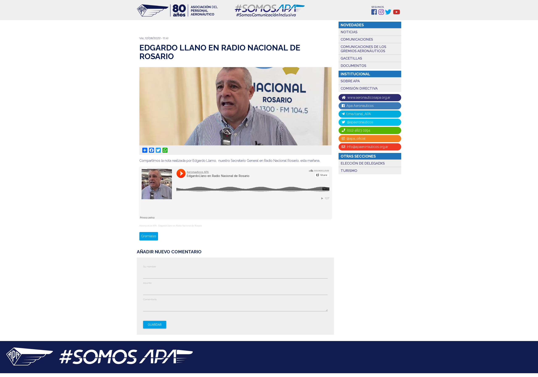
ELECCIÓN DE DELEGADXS (363, 163)
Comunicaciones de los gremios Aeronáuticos (363, 49)
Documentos (353, 66)
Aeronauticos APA (148, 225)
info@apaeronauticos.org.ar (367, 147)
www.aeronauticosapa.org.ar (368, 98)
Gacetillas (351, 58)
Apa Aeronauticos (360, 106)
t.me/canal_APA (358, 114)
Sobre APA (350, 81)
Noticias (349, 32)
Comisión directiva (359, 88)
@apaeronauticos (359, 122)
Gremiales (148, 236)
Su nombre (149, 266)
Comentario (150, 299)
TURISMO (349, 171)
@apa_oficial (355, 139)
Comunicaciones (357, 39)
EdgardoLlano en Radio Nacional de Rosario (180, 225)
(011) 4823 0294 (358, 130)
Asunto (147, 282)
